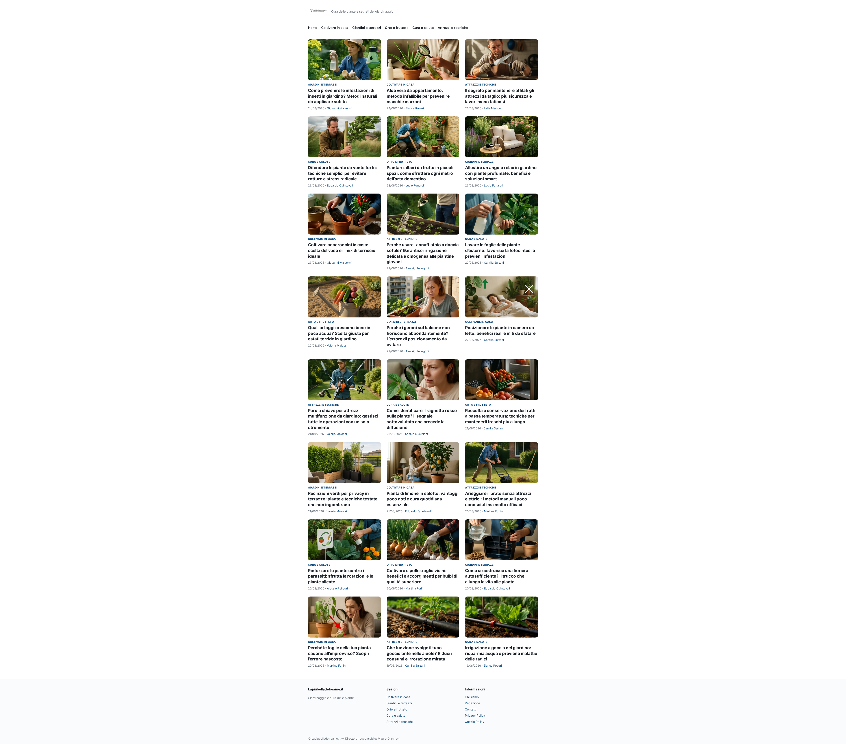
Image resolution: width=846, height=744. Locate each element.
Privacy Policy (475, 715)
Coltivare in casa (334, 28)
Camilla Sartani (494, 262)
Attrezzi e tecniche (453, 28)
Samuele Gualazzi (417, 434)
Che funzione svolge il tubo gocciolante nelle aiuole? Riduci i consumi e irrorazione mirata (419, 653)
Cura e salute (423, 28)
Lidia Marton (492, 108)
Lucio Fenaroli (415, 185)
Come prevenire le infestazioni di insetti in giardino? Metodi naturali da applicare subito (342, 96)
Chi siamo (472, 697)
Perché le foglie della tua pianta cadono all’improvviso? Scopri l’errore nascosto (339, 653)
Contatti (470, 709)
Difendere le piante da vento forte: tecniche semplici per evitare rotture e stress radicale (342, 173)
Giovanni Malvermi (339, 108)
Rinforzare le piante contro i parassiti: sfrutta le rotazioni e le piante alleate (340, 576)
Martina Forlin (493, 511)
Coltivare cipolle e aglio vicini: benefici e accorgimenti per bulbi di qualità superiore (422, 576)
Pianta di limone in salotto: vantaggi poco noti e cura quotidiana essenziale (422, 499)
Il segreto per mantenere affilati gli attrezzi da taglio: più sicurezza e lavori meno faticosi (499, 96)
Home (312, 28)
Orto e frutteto (396, 28)
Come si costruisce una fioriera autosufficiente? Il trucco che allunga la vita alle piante (496, 576)
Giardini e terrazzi (366, 28)
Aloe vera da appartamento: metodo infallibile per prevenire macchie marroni (418, 96)
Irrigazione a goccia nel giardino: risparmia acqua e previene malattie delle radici (501, 653)
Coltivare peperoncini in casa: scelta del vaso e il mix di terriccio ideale (341, 250)
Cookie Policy (474, 721)
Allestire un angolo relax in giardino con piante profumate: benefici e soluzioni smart (501, 173)
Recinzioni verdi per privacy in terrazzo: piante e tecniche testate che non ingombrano (342, 499)
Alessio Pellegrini (417, 268)
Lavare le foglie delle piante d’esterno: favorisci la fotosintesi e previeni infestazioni (500, 250)
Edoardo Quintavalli (340, 185)
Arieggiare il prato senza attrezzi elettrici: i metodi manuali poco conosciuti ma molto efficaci (498, 499)
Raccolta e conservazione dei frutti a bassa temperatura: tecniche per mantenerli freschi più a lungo (500, 416)
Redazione (472, 703)
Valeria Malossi (337, 345)
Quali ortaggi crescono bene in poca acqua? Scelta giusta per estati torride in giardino (339, 333)
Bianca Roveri (415, 108)
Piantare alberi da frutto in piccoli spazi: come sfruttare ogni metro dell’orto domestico (420, 173)
